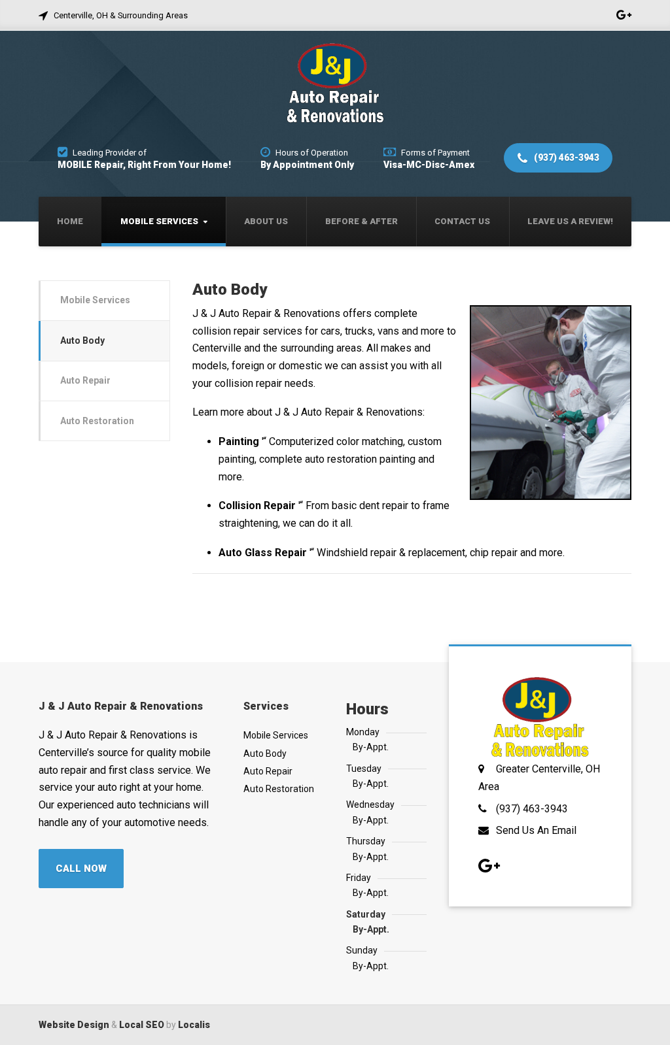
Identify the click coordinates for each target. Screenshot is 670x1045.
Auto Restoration (97, 421)
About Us (266, 221)
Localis (194, 1025)
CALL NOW (81, 868)
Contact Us (462, 221)
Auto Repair (85, 380)
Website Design (74, 1025)
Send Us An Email (536, 830)
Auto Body (82, 340)
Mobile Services (159, 221)
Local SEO (141, 1025)
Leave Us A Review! (570, 221)
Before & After (361, 221)
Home (70, 221)
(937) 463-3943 (565, 157)
